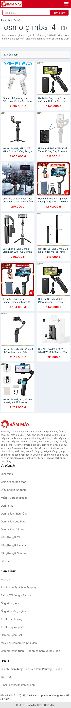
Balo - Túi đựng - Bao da (16, 595)
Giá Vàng (54, 695)
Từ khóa (17, 20)
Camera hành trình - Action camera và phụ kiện (30, 650)
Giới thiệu (7, 474)
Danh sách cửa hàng (13, 521)
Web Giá (64, 695)
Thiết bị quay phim (12, 627)
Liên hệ (5, 561)
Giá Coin (4, 698)
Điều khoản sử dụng (13, 489)
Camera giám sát (11, 635)
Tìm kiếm (59, 12)
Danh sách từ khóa (12, 529)
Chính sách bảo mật (13, 481)
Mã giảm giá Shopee (13, 553)
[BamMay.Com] (15, 4)
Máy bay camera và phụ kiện (19, 643)
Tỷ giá (21, 695)
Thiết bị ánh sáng (11, 619)
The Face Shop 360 (37, 695)
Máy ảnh (6, 579)
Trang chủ (5, 20)
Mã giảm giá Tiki (11, 537)
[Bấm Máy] (17, 424)
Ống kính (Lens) (10, 603)
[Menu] (66, 3)
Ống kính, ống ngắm (13, 611)
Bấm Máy (49, 705)
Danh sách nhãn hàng (14, 513)
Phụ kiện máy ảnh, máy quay (18, 587)
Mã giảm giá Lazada (13, 545)
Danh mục (7, 505)
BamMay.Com (34, 705)
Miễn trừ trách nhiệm (14, 497)
